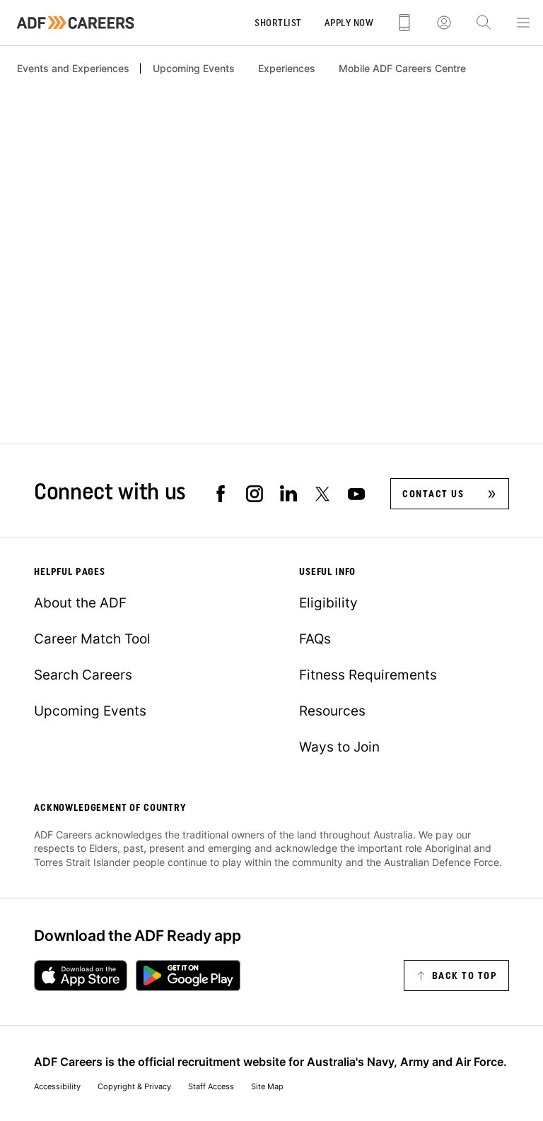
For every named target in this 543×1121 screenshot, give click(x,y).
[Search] (483, 22)
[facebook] (220, 493)
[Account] (444, 22)
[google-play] (188, 975)
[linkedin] (288, 493)
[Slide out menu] (523, 22)
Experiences (286, 68)
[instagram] (254, 493)
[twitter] (322, 493)
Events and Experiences (73, 68)
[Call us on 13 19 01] (404, 22)
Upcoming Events (194, 68)
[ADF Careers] (75, 22)
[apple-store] (80, 975)
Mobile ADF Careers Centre (402, 68)
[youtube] (356, 493)
